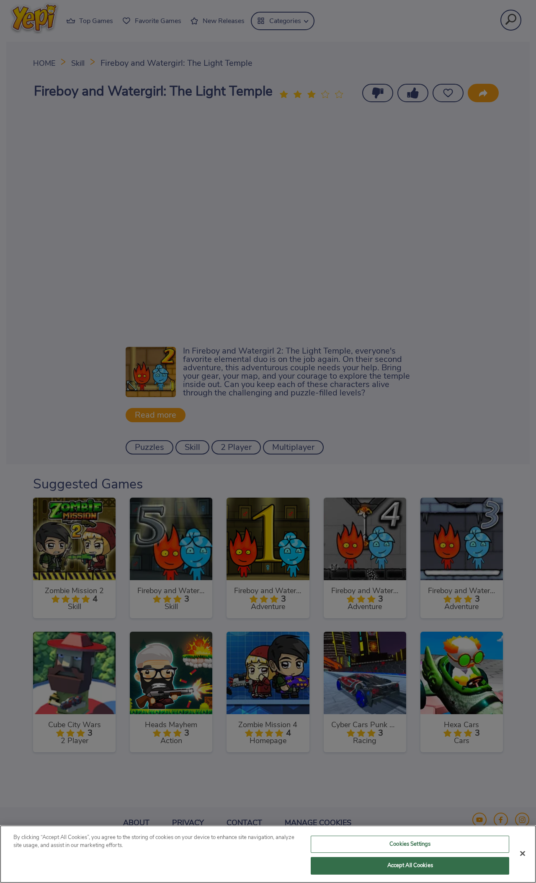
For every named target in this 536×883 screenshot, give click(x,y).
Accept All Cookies (410, 865)
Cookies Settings (409, 844)
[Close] (522, 853)
